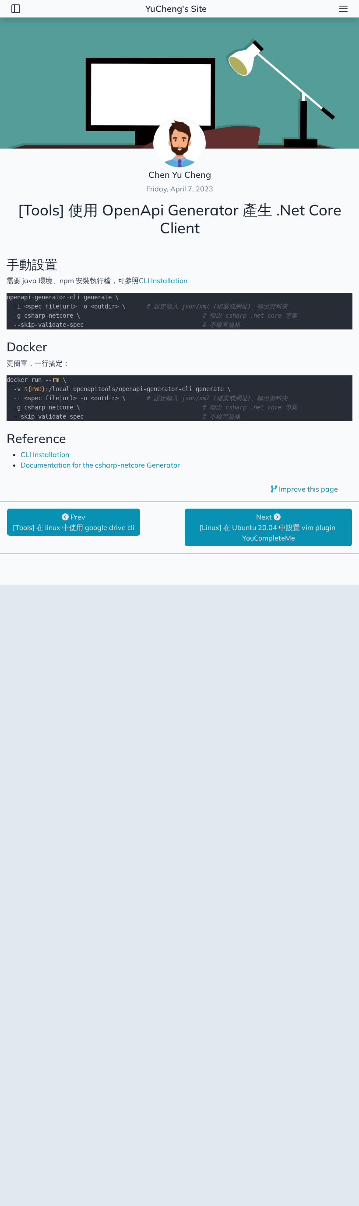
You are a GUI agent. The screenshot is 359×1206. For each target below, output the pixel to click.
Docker (27, 346)
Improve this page (307, 489)
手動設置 (32, 264)
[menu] (343, 9)
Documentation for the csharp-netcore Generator (100, 465)
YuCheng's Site (176, 8)
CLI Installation (163, 280)
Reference (36, 438)
